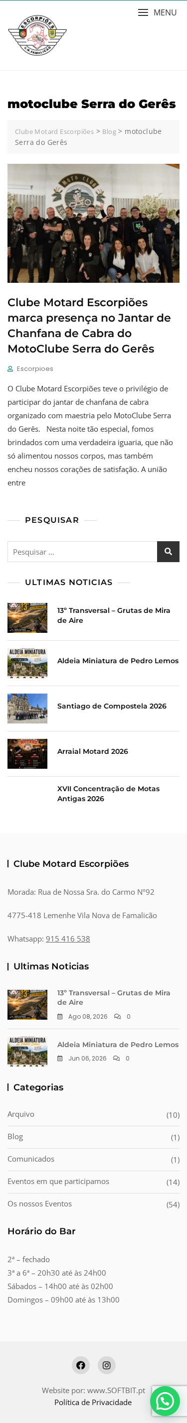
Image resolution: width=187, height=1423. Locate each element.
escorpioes (35, 368)
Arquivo (20, 1114)
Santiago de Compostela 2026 (112, 706)
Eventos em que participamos (58, 1181)
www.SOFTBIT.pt (116, 1390)
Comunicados (30, 1159)
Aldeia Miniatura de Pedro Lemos (118, 660)
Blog (15, 1136)
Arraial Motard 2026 (92, 751)
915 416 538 (68, 939)
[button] (157, 12)
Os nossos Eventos (39, 1203)
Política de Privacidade (93, 1402)
